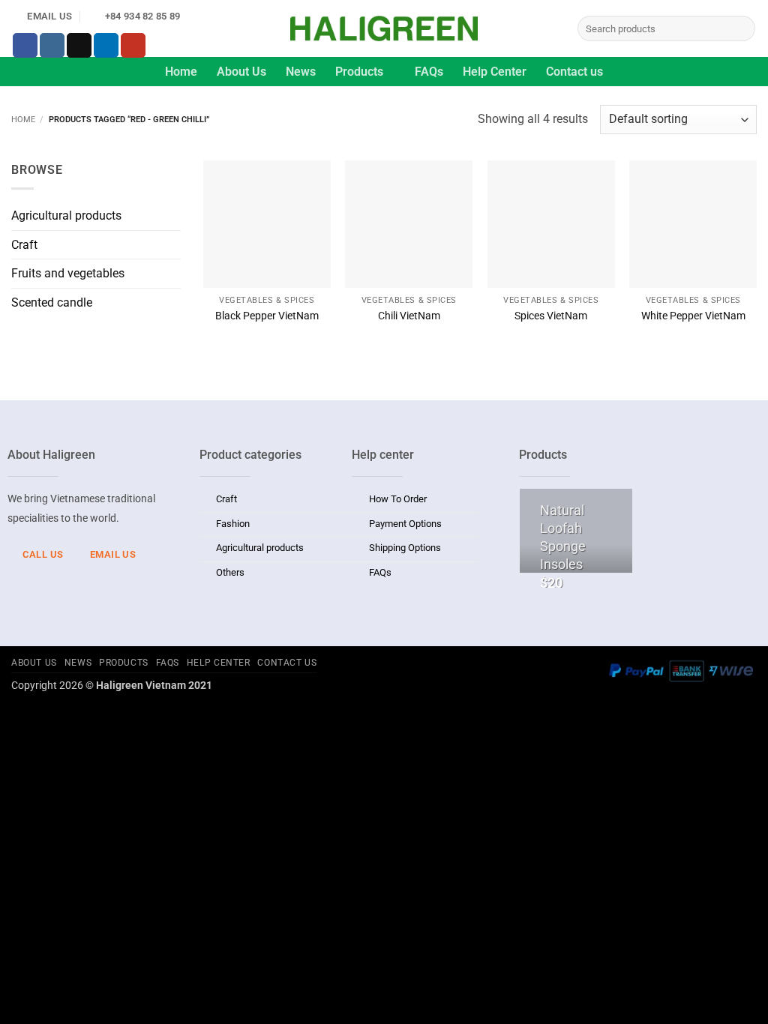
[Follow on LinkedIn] (106, 45)
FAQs (429, 71)
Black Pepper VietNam (267, 316)
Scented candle (51, 302)
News (301, 71)
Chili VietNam (409, 316)
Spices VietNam (550, 316)
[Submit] (741, 28)
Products (359, 71)
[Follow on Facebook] (25, 45)
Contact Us (286, 662)
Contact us (574, 71)
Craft (24, 245)
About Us (241, 71)
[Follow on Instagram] (52, 45)
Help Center (494, 71)
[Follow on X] (79, 45)
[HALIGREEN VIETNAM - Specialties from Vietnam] (384, 28)
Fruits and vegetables (67, 273)
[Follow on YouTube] (133, 45)
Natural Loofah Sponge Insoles (563, 537)
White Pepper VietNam (693, 316)
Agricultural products (66, 215)
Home (181, 71)
